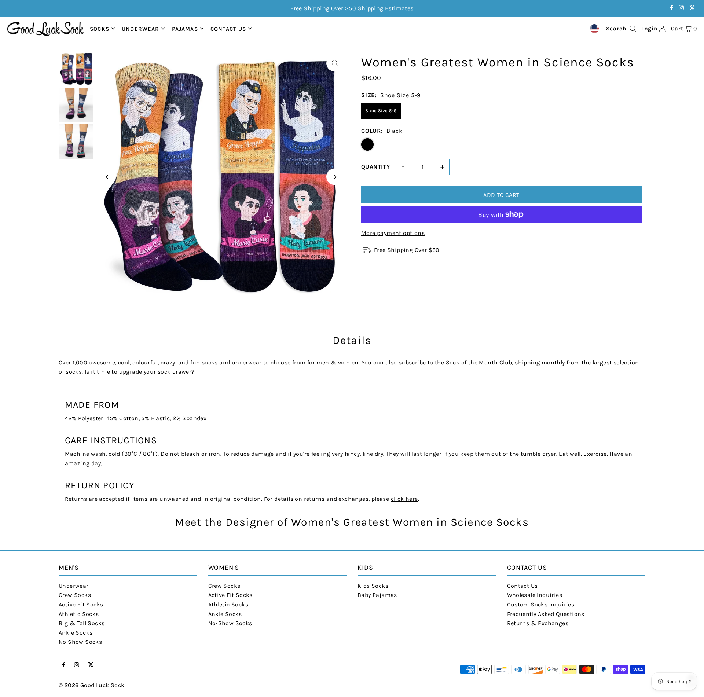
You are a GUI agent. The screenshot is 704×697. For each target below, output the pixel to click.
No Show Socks (80, 641)
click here (404, 498)
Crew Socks (75, 594)
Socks (99, 28)
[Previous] (107, 177)
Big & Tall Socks (81, 623)
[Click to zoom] (334, 63)
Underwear (140, 28)
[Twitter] (692, 8)
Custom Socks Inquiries (541, 604)
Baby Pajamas (377, 594)
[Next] (334, 177)
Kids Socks (373, 585)
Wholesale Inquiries (534, 594)
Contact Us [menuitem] (228, 28)
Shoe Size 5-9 (381, 110)
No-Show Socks (230, 623)
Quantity (375, 166)
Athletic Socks (79, 613)
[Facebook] (671, 8)
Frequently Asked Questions (545, 613)
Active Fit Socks (81, 604)
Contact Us (522, 585)
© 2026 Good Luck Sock (91, 685)
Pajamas (185, 28)
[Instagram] (681, 8)
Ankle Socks (75, 632)
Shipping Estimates (386, 8)
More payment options (393, 233)
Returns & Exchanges (538, 623)
